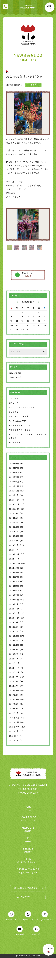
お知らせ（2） (15, 373)
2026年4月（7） (16, 482)
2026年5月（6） (16, 477)
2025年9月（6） (16, 513)
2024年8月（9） (16, 572)
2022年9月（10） (17, 677)
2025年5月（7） (16, 532)
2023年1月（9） (16, 659)
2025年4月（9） (16, 536)
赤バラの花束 (15, 442)
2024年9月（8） (16, 568)
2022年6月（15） (17, 690)
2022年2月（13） (17, 708)
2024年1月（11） (16, 604)
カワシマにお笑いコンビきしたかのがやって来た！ (27, 436)
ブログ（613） (15, 377)
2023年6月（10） (17, 636)
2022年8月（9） (16, 681)
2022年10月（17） (17, 672)
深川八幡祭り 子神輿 (19, 416)
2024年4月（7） (16, 590)
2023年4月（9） (16, 645)
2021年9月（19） (16, 731)
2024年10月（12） (17, 563)
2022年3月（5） (16, 704)
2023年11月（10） (17, 613)
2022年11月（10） (17, 668)
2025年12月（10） (17, 500)
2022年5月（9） (16, 695)
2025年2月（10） (17, 545)
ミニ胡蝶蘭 (14, 412)
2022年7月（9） (16, 686)
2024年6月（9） (16, 581)
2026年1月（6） (16, 495)
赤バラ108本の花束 (17, 421)
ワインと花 (14, 398)
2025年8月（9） (16, 518)
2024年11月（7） (17, 559)
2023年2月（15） (17, 654)
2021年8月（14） (17, 736)
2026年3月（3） (16, 486)
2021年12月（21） (17, 718)
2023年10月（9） (17, 618)
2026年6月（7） (16, 472)
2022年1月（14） (17, 713)
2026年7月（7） (16, 468)
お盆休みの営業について (20, 425)
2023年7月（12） (17, 631)
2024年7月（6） (16, 577)
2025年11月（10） (17, 504)
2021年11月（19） (17, 722)
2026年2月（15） (17, 491)
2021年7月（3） (16, 740)
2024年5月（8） (16, 586)
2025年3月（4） (16, 541)
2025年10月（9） (17, 509)
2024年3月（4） (16, 595)
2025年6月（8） (16, 527)
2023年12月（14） (17, 609)
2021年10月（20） (17, 727)
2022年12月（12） (17, 663)
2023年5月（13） (17, 640)
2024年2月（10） (17, 600)
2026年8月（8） (16, 464)
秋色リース (14, 403)
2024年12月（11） (17, 554)
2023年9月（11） (16, 622)
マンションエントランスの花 (21, 407)
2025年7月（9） (16, 522)
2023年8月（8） (16, 627)
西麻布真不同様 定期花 (20, 430)
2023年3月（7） (16, 650)
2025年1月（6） (16, 550)
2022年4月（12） (17, 699)
